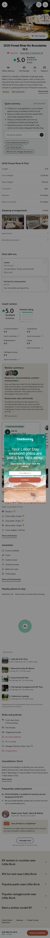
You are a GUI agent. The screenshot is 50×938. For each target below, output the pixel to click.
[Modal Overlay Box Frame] (25, 469)
